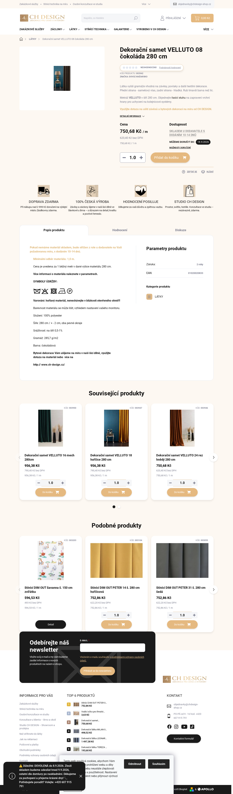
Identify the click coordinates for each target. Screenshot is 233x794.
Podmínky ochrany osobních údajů (37, 755)
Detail (51, 624)
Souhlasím (158, 764)
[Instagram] (176, 726)
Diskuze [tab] (180, 230)
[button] (113, 506)
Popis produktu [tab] (53, 230)
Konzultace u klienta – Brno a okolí (37, 719)
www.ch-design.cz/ (53, 364)
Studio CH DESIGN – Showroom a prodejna (37, 727)
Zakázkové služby (28, 4)
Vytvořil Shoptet (178, 789)
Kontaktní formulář (184, 738)
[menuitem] (33, 29)
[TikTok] (192, 726)
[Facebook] (169, 726)
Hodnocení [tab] (119, 230)
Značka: (133, 76)
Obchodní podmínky (30, 750)
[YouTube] (184, 726)
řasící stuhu (178, 97)
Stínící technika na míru (55, 4)
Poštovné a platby (29, 744)
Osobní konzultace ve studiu (88, 4)
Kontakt (23, 760)
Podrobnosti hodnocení (170, 67)
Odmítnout (134, 764)
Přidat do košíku (166, 158)
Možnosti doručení (180, 148)
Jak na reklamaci (28, 739)
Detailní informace (130, 116)
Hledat (135, 18)
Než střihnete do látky (30, 734)
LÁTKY (159, 296)
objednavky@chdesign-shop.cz (186, 706)
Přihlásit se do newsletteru (97, 670)
